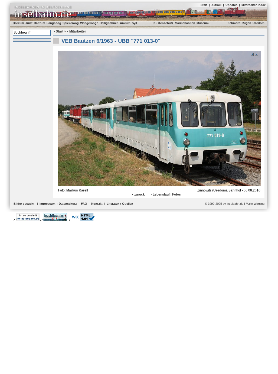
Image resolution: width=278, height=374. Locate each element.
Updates (231, 4)
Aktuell (216, 4)
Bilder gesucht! (24, 203)
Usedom (258, 23)
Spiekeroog (71, 23)
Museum (203, 23)
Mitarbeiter (77, 31)
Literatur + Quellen (120, 203)
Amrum (125, 23)
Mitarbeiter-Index (253, 4)
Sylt (134, 23)
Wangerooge (89, 23)
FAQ (84, 203)
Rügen (246, 23)
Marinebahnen (185, 23)
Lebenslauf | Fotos (167, 194)
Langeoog (54, 23)
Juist (28, 23)
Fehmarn (234, 23)
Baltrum (39, 23)
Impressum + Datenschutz (58, 203)
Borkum (18, 23)
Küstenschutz (163, 23)
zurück (139, 194)
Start (204, 4)
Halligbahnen (109, 23)
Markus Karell (77, 190)
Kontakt (97, 203)
